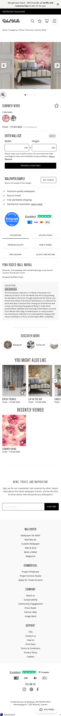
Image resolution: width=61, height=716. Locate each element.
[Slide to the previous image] (4, 65)
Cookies (30, 656)
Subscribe (51, 506)
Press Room (30, 608)
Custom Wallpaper (30, 543)
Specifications (45, 235)
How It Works (45, 245)
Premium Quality (16, 245)
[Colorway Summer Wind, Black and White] (13, 118)
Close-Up (29, 30)
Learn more (36, 204)
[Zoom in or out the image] (3, 95)
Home (4, 30)
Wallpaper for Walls (30, 535)
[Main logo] (11, 21)
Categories (13, 30)
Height (43, 144)
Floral (21, 30)
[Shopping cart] (46, 21)
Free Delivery (15, 254)
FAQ (31, 631)
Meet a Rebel (30, 552)
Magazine (30, 556)
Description (15, 235)
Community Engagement (30, 603)
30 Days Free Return (45, 254)
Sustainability (30, 599)
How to (30, 640)
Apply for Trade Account (30, 580)
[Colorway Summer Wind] (5, 118)
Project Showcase (30, 571)
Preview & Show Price (31, 165)
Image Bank (30, 616)
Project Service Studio (30, 575)
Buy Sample (48, 180)
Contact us (30, 635)
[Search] (32, 21)
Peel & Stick (30, 547)
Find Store (30, 644)
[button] (39, 21)
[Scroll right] (55, 380)
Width (16, 144)
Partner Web (30, 612)
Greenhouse (11, 289)
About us (30, 595)
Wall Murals (30, 539)
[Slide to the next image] (57, 65)
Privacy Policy (30, 652)
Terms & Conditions (30, 648)
